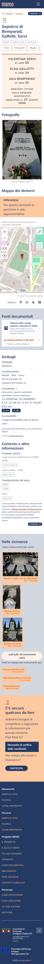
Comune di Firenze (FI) (13, 670)
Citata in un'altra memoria (18, 344)
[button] (32, 182)
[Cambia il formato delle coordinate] (16, 389)
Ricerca (6, 800)
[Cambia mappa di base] (5, 248)
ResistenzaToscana (16, 436)
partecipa (16, 768)
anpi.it (15, 941)
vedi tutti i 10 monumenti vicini (22, 656)
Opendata (7, 859)
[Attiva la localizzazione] (5, 256)
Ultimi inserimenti (12, 805)
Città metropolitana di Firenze (17, 678)
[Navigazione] (38, 4)
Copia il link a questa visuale (31, 296)
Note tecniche (10, 876)
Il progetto (8, 842)
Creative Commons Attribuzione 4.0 (25, 509)
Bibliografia (9, 871)
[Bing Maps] (39, 302)
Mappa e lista (9, 794)
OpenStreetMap (30, 292)
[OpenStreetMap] (20, 302)
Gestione (7, 912)
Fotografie (19, 47)
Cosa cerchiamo (11, 900)
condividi (33, 13)
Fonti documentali (13, 865)
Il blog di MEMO (10, 847)
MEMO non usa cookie (21, 960)
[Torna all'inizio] (39, 930)
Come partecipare (12, 895)
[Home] (7, 4)
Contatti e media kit (13, 882)
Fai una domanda (12, 853)
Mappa (33, 47)
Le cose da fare (11, 906)
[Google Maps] (27, 302)
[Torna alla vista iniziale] (39, 245)
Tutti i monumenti (11, 687)
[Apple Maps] (33, 302)
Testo (6, 47)
